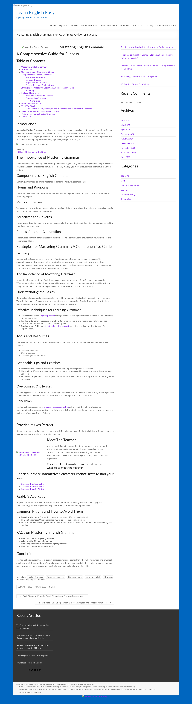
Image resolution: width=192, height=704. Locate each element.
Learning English (93, 577)
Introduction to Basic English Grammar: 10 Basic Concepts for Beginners (66, 687)
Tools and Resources (30, 93)
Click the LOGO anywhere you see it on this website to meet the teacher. (59, 109)
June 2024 (125, 120)
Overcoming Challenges (36, 98)
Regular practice (47, 316)
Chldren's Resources (130, 185)
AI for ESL (125, 176)
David (22, 587)
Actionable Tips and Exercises (39, 96)
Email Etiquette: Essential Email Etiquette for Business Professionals (52, 596)
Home (53, 26)
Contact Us (137, 26)
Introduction (27, 70)
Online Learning (128, 194)
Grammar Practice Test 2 (32, 487)
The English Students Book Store (161, 26)
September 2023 (128, 153)
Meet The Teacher (29, 106)
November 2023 (128, 148)
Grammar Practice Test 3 (32, 489)
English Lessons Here (68, 26)
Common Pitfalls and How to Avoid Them (40, 111)
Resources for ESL (89, 26)
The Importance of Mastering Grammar (39, 72)
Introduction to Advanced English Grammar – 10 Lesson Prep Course (42, 689)
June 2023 (125, 157)
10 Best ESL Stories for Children (31, 152)
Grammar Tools (75, 577)
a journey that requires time (56, 407)
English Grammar (35, 577)
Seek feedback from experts (57, 326)
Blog (52, 587)
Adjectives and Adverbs (36, 83)
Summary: (30, 90)
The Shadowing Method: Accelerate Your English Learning (147, 47)
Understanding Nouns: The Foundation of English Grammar (88, 689)
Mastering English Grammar (33, 67)
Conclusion (35, 101)
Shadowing (126, 199)
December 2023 (128, 143)
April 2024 (125, 130)
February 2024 (127, 134)
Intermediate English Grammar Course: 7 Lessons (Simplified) (114, 687)
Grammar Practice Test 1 (32, 484)
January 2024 (127, 139)
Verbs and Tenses (33, 80)
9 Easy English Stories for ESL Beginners (139, 77)
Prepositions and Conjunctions (40, 85)
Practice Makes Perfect (31, 103)
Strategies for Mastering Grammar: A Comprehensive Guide (48, 88)
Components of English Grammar (36, 75)
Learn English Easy (35, 12)
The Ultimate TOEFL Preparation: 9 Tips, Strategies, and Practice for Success (74, 603)
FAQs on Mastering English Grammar (38, 114)
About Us (124, 26)
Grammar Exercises (55, 577)
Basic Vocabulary (109, 26)
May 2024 (125, 125)
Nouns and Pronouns (35, 77)
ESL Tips (124, 190)
